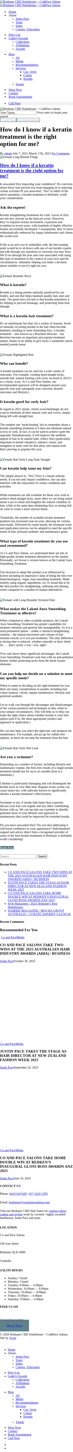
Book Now (14, 1325)
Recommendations (27, 64)
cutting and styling (11, 1214)
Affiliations (22, 45)
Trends (20, 84)
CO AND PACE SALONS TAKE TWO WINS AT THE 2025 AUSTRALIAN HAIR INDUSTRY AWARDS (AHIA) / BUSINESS (40, 875)
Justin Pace (22, 18)
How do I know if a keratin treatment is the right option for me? (32, 170)
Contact (13, 93)
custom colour (57, 1210)
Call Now (15, 103)
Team (19, 22)
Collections (22, 41)
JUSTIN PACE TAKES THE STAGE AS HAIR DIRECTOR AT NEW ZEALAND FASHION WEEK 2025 (38, 886)
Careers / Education (28, 29)
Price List (14, 34)
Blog (12, 54)
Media (19, 61)
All (17, 57)
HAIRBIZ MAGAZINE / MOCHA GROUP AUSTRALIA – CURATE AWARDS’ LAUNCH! (39, 912)
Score (12, 1338)
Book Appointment (20, 96)
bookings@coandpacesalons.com (29, 1202)
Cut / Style (29, 71)
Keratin (28, 78)
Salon (19, 25)
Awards (20, 48)
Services (21, 68)
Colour (27, 75)
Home (12, 11)
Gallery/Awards (18, 38)
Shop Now (15, 89)
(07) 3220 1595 (38, 1193)
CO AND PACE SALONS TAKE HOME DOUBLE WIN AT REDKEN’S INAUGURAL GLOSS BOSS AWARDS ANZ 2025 (38, 896)
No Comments (60, 153)
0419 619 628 (17, 1193)
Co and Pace (8, 120)
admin (8, 153)
